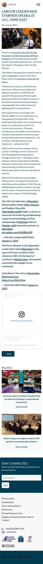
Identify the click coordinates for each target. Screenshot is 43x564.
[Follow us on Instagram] (8, 561)
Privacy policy (8, 498)
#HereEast (27, 249)
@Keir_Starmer (31, 204)
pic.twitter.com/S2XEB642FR (17, 232)
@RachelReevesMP (12, 211)
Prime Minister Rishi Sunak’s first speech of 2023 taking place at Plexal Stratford (20, 55)
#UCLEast (23, 222)
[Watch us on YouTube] (18, 561)
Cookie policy (8, 502)
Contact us (11, 532)
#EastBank (7, 228)
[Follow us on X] (23, 561)
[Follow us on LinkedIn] (3, 561)
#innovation (33, 273)
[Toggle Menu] (38, 4)
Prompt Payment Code (12, 513)
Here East (13, 75)
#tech (5, 276)
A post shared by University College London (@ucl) (22, 345)
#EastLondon (21, 259)
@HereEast (32, 201)
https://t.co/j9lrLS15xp (13, 280)
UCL (4, 75)
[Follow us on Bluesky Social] (13, 561)
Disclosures (7, 509)
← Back (8, 354)
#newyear (13, 276)
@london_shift (9, 225)
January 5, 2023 (10, 240)
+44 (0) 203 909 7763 (14, 528)
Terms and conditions (11, 506)
